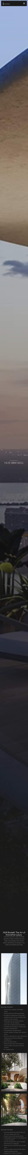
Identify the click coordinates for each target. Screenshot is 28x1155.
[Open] (24, 3)
